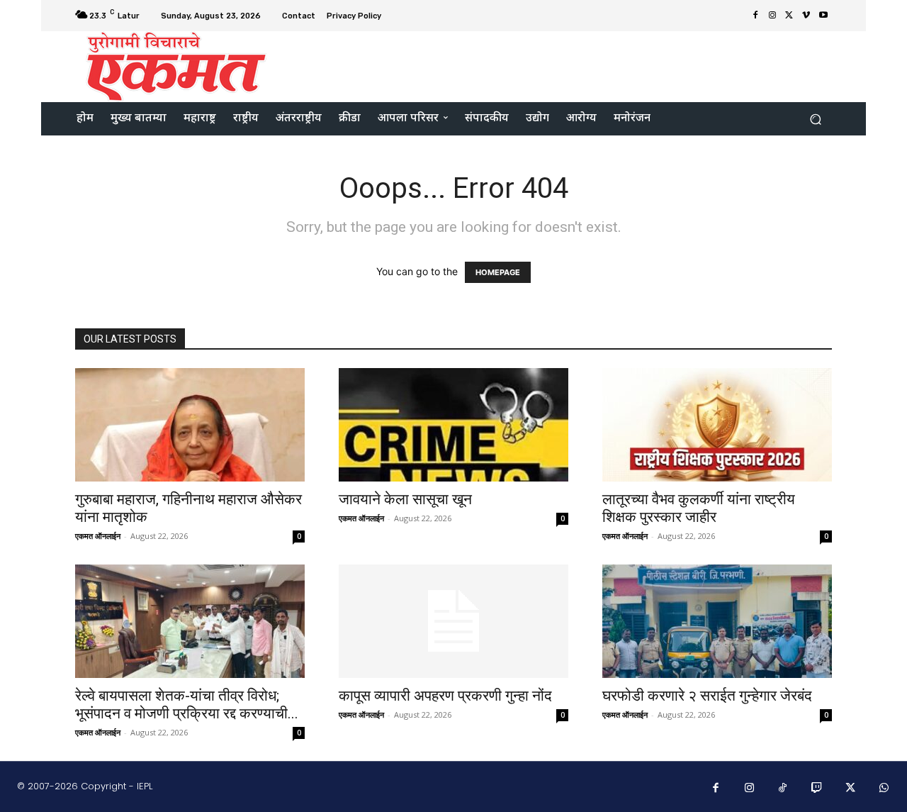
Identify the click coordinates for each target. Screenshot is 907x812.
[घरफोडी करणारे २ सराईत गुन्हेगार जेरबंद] (717, 621)
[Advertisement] (572, 65)
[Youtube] (823, 15)
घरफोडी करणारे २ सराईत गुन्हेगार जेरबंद (707, 695)
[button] (815, 118)
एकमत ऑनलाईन (97, 535)
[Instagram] (772, 15)
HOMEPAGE (497, 272)
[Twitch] (817, 788)
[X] (789, 15)
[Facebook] (755, 15)
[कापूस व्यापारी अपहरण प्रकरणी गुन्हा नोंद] (453, 621)
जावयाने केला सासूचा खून (405, 499)
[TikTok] (783, 788)
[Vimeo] (806, 15)
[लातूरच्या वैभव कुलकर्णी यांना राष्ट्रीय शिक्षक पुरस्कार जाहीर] (717, 425)
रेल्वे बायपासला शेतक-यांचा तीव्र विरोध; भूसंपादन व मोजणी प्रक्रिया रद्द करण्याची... (186, 704)
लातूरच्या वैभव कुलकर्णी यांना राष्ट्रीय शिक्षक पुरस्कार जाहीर (698, 508)
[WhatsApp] (884, 788)
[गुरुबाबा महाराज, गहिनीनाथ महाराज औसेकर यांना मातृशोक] (190, 425)
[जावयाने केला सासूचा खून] (453, 425)
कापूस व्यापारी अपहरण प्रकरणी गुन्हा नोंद (445, 695)
